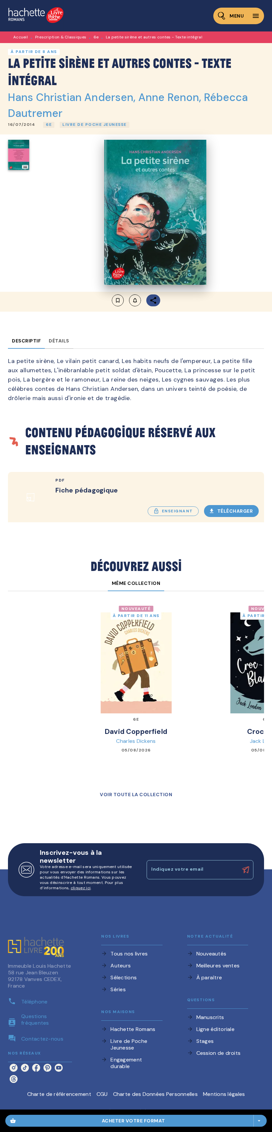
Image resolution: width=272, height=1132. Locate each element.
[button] (48, 125)
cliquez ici (81, 888)
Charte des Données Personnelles (155, 1094)
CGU (102, 1094)
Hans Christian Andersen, (73, 97)
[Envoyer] (245, 869)
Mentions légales (224, 1094)
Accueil (20, 37)
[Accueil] (36, 15)
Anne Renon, (171, 97)
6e (96, 37)
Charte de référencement (59, 1094)
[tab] (26, 341)
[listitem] (13, 1067)
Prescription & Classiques (61, 37)
